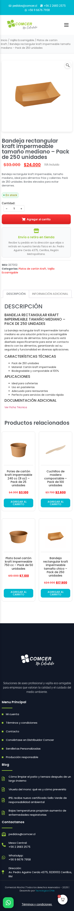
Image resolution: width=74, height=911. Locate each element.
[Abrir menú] (66, 24)
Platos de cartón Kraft (32, 269)
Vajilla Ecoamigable (22, 40)
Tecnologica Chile (45, 890)
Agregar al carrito (39, 219)
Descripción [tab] (16, 294)
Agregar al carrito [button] (19, 503)
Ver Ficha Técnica (15, 407)
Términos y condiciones (37, 904)
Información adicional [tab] (50, 294)
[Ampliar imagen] (68, 65)
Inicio (4, 40)
